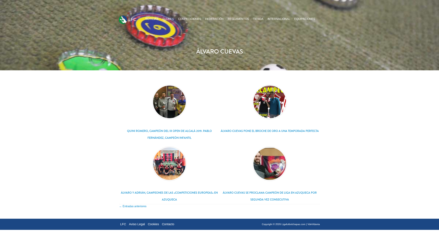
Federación (214, 18)
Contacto (168, 224)
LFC (132, 19)
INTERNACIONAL (279, 18)
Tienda (258, 18)
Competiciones (189, 18)
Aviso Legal (137, 224)
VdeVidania (313, 224)
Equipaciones (304, 18)
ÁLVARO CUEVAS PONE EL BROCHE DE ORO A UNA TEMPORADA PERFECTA (270, 131)
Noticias (151, 18)
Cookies (153, 224)
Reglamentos (238, 18)
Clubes (168, 18)
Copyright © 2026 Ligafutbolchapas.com (283, 224)
